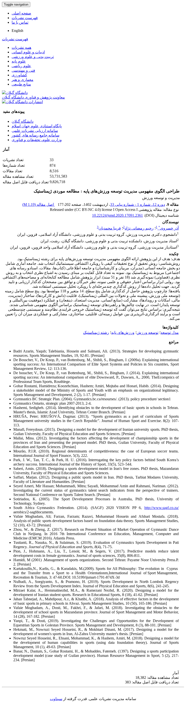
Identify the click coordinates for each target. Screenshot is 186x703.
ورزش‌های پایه (122, 332)
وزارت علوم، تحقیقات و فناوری (37, 140)
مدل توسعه (170, 332)
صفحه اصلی (21, 13)
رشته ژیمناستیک (96, 332)
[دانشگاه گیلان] (15, 93)
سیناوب (56, 699)
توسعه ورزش (147, 332)
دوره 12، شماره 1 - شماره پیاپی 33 (137, 204)
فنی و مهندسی (23, 70)
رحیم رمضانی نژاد (139, 228)
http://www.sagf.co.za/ (161, 508)
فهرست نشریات (25, 18)
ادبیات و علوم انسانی (28, 52)
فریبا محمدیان (110, 228)
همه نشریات (21, 47)
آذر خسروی (168, 228)
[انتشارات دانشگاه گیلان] (22, 102)
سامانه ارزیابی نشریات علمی (35, 131)
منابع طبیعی (21, 84)
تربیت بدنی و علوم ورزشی (33, 57)
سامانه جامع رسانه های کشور (35, 135)
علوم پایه (19, 61)
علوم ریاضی (21, 66)
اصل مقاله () (38, 204)
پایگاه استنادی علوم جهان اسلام (37, 126)
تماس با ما (20, 22)
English (17, 31)
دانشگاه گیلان (22, 121)
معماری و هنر (22, 80)
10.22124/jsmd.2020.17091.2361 (117, 215)
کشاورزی (19, 75)
